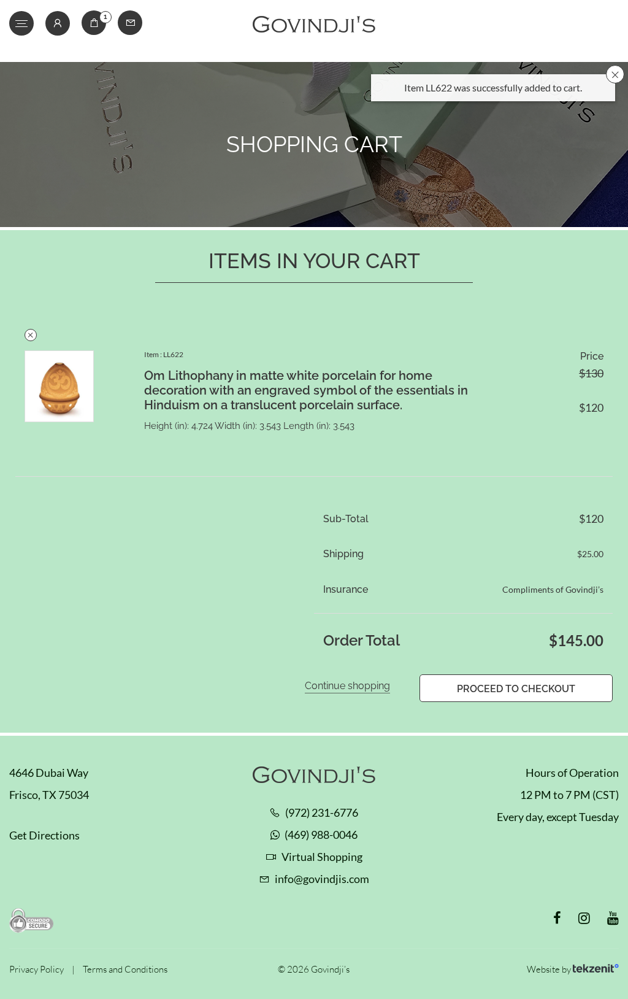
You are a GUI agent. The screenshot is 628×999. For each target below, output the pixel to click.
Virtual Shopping (321, 856)
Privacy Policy (36, 969)
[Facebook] (557, 918)
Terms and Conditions (125, 969)
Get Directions (44, 835)
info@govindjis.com (322, 878)
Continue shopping (347, 686)
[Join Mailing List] (130, 22)
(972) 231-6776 (321, 812)
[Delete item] (31, 335)
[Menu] (21, 23)
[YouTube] (613, 918)
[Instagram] (584, 918)
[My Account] (57, 23)
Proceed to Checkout (516, 689)
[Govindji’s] (314, 25)
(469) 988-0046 (321, 834)
